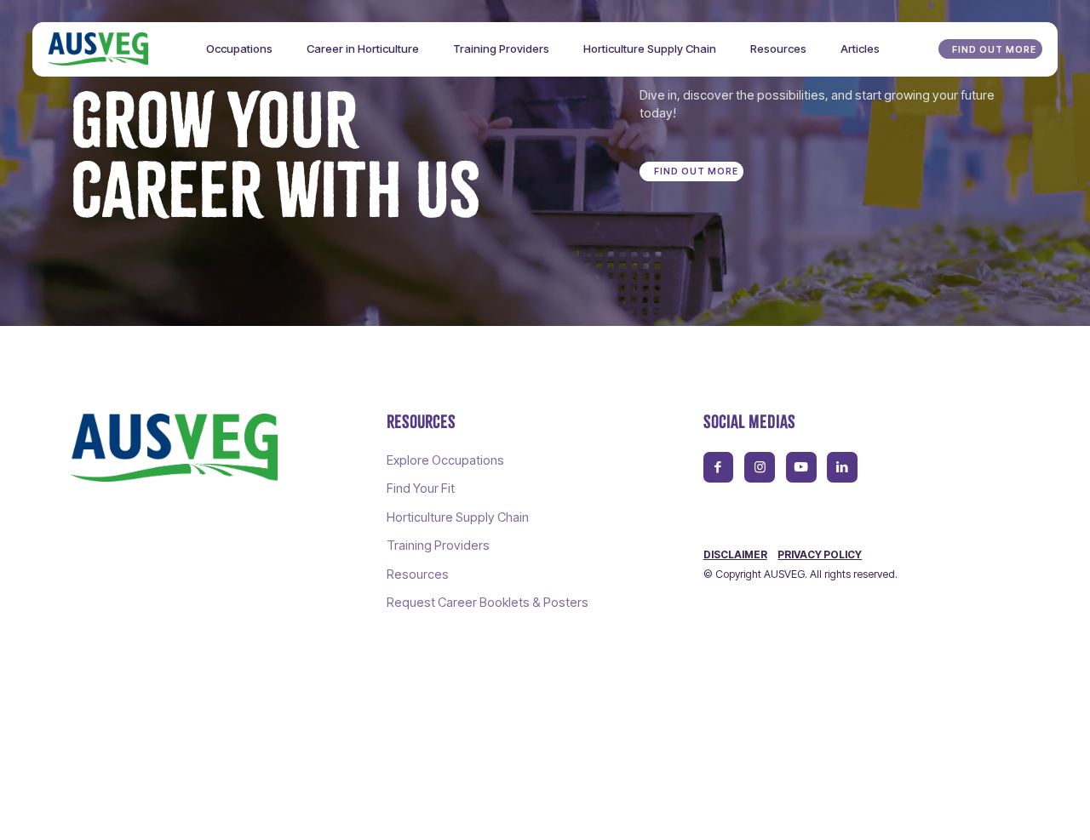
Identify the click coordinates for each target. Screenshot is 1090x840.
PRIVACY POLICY (819, 555)
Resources (418, 574)
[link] (174, 448)
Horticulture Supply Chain (458, 517)
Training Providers (438, 545)
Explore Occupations (445, 460)
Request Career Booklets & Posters (487, 602)
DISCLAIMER (735, 555)
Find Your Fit (421, 488)
